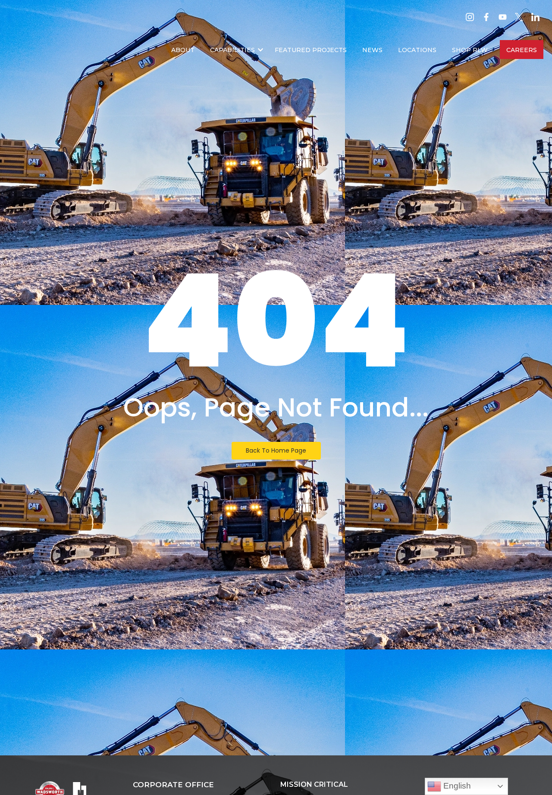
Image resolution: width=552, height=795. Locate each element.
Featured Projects (311, 50)
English (456, 785)
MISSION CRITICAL (314, 784)
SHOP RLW (470, 50)
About (182, 50)
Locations (417, 50)
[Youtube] (502, 17)
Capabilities (232, 50)
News (372, 50)
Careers (521, 50)
